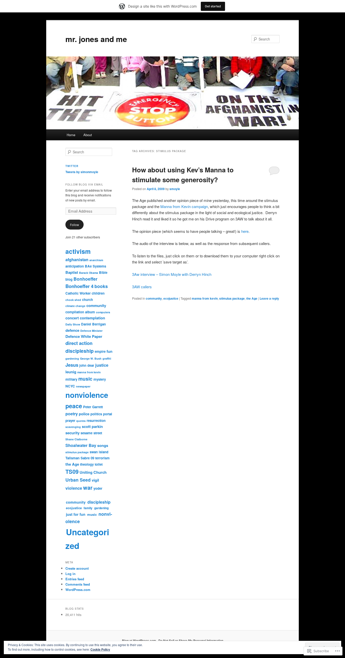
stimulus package (232, 298)
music (85, 378)
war (87, 487)
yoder (97, 488)
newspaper (83, 386)
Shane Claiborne (76, 439)
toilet (99, 464)
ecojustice (170, 298)
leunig (70, 372)
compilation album (80, 312)
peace (73, 406)
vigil (95, 480)
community (154, 298)
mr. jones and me (96, 38)
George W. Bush (91, 358)
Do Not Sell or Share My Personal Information (190, 640)
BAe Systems (95, 266)
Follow (74, 224)
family (88, 508)
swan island (99, 451)
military (71, 379)
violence (73, 488)
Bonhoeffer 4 (79, 286)
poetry (71, 414)
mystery (99, 379)
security (72, 433)
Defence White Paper (83, 336)
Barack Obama (88, 273)
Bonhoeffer (85, 279)
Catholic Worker (78, 293)
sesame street (91, 432)
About (87, 134)
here (245, 231)
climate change (75, 306)
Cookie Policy (100, 649)
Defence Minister (91, 331)
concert (72, 318)
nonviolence (86, 394)
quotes (81, 421)
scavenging (73, 427)
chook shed (73, 300)
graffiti (107, 358)
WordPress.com (77, 589)
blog (68, 279)
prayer (70, 420)
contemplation (92, 318)
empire (100, 351)
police (84, 414)
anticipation (74, 266)
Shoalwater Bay (80, 445)
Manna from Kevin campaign (184, 206)
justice (101, 365)
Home (71, 134)
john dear (86, 365)
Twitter (71, 166)
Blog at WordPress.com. (139, 640)
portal (107, 414)
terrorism (102, 458)
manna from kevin (205, 298)
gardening (72, 358)
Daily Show (72, 324)
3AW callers (142, 286)
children (98, 293)
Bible (103, 272)
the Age (251, 298)
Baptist (71, 272)
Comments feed (77, 584)
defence (72, 330)
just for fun (75, 514)
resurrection (96, 420)
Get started (213, 6)
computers (103, 312)
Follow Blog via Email (84, 184)
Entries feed (74, 579)
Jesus (71, 364)
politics (96, 414)
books (101, 286)
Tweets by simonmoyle (81, 172)
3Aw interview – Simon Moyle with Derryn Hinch (171, 274)
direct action (78, 343)
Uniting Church (93, 472)
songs (102, 445)
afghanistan (76, 259)
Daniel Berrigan (93, 324)
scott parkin (92, 426)
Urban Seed (78, 480)
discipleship (79, 350)
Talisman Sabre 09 (79, 458)
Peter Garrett (93, 406)
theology (87, 464)
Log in (70, 573)
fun (109, 351)
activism (78, 251)
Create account (77, 568)
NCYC (70, 386)
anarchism (96, 260)
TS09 (72, 471)
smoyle (174, 189)
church (87, 299)
